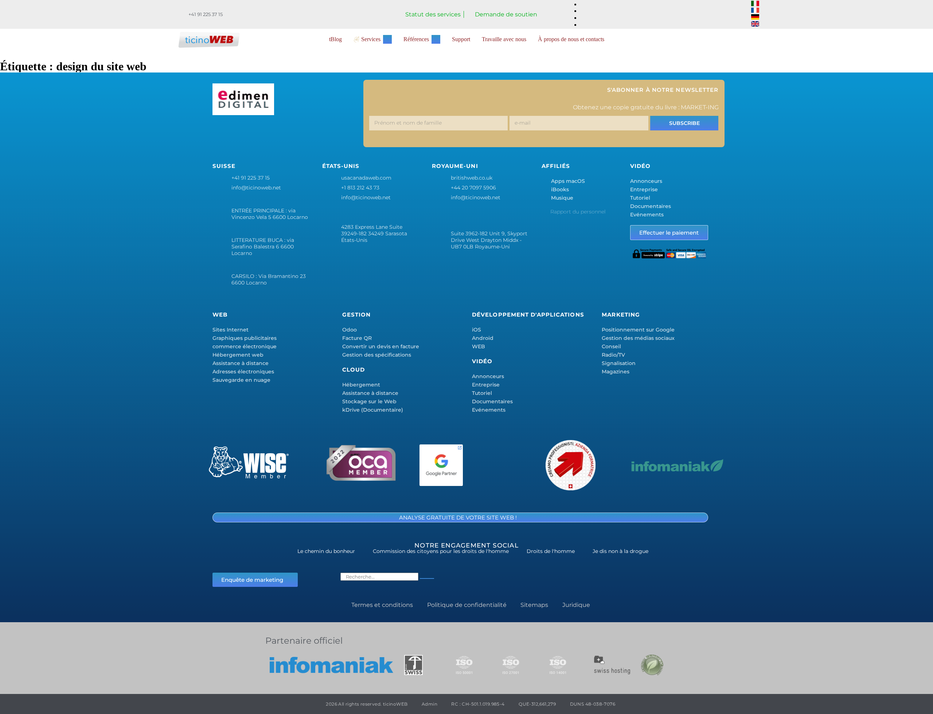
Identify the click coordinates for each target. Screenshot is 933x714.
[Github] (350, 133)
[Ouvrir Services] (387, 39)
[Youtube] (329, 133)
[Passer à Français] (755, 11)
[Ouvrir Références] (436, 39)
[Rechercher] (427, 578)
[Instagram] (264, 133)
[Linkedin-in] (286, 133)
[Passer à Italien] (755, 4)
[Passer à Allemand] (755, 18)
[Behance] (307, 133)
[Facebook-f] (221, 133)
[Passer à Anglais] (755, 24)
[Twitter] (243, 133)
